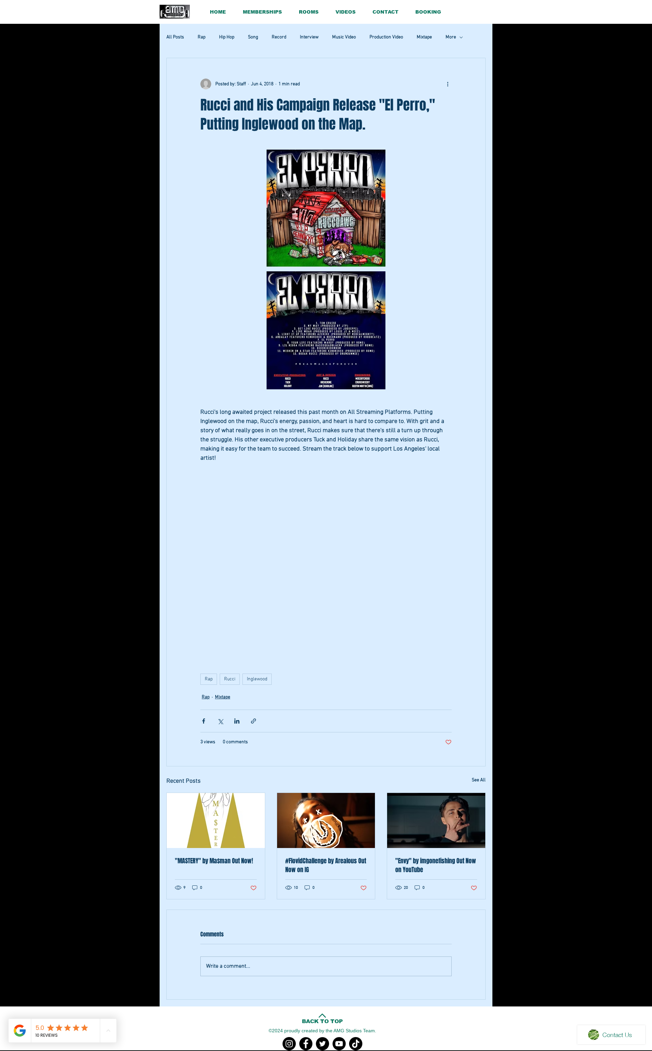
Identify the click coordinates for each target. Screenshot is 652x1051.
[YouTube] (339, 1043)
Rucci (229, 679)
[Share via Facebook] (203, 721)
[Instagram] (289, 1043)
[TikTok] (355, 1043)
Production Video (386, 37)
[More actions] (447, 84)
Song (253, 37)
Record (279, 37)
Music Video (344, 37)
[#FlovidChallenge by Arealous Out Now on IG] (326, 820)
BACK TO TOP (322, 1021)
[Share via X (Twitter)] (220, 721)
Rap (201, 37)
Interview (309, 37)
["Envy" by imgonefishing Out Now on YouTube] (436, 820)
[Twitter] (322, 1043)
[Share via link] (253, 721)
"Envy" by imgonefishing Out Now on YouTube (435, 865)
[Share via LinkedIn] (237, 721)
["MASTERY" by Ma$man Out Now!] (216, 820)
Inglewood (257, 679)
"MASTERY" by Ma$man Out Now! (214, 861)
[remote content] (326, 537)
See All (479, 780)
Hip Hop (226, 37)
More (451, 37)
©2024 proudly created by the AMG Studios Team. (322, 1030)
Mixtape (424, 37)
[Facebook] (305, 1043)
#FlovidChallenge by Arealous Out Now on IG (325, 865)
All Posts (175, 37)
